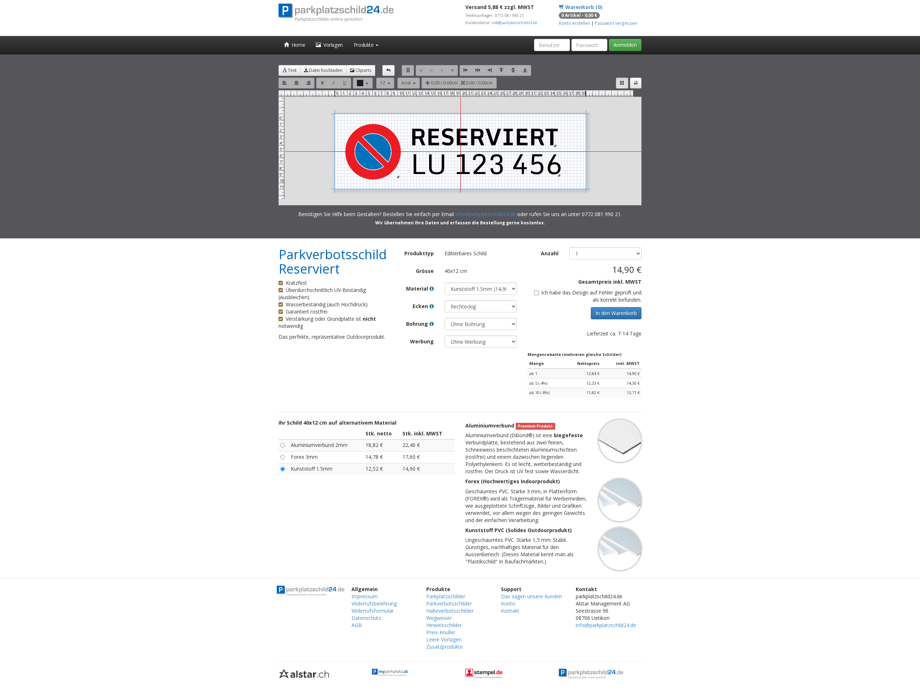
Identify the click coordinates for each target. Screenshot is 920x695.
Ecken (421, 306)
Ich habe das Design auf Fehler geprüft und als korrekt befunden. (591, 296)
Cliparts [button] (362, 70)
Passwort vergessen (616, 23)
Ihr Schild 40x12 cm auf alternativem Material (337, 422)
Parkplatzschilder (445, 596)
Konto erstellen (574, 23)
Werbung (422, 341)
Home (297, 44)
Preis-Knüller (440, 632)
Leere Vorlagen (443, 639)
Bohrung (417, 323)
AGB (356, 625)
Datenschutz (366, 617)
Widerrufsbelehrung (374, 603)
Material (417, 288)
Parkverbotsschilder (449, 603)
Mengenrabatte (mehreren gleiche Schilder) (574, 354)
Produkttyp (419, 253)
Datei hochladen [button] (325, 70)
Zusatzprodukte (444, 646)
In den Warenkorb (616, 313)
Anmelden (625, 44)
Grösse (425, 271)
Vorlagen (332, 44)
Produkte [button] (364, 44)
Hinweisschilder (444, 625)
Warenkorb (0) (583, 7)
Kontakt (510, 610)
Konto (508, 603)
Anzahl (549, 253)
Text (291, 70)
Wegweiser (439, 617)
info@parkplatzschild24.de (514, 22)
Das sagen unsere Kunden (531, 596)
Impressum (364, 596)
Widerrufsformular (372, 610)
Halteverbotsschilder (450, 610)
